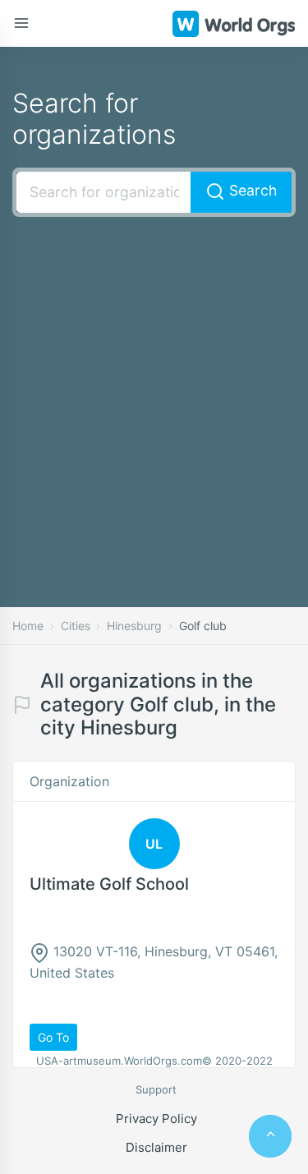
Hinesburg (134, 626)
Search (251, 190)
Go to (53, 1037)
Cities (75, 626)
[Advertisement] (154, 387)
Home (28, 626)
